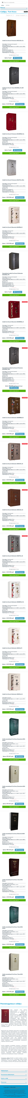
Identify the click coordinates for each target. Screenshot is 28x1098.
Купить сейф (4, 1078)
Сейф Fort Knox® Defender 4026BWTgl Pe (13, 601)
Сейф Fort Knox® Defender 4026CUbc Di (12, 509)
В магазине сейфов (5, 1058)
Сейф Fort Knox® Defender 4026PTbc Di (12, 555)
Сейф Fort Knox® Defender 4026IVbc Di (12, 694)
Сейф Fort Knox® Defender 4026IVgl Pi (12, 648)
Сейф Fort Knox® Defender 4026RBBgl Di (13, 417)
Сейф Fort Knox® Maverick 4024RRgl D (12, 227)
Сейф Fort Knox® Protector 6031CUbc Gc (13, 40)
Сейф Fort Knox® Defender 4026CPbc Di (12, 463)
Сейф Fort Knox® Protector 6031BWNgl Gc (13, 133)
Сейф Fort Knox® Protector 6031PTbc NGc (13, 180)
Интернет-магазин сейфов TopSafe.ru (17, 1088)
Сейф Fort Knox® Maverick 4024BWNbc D (13, 321)
